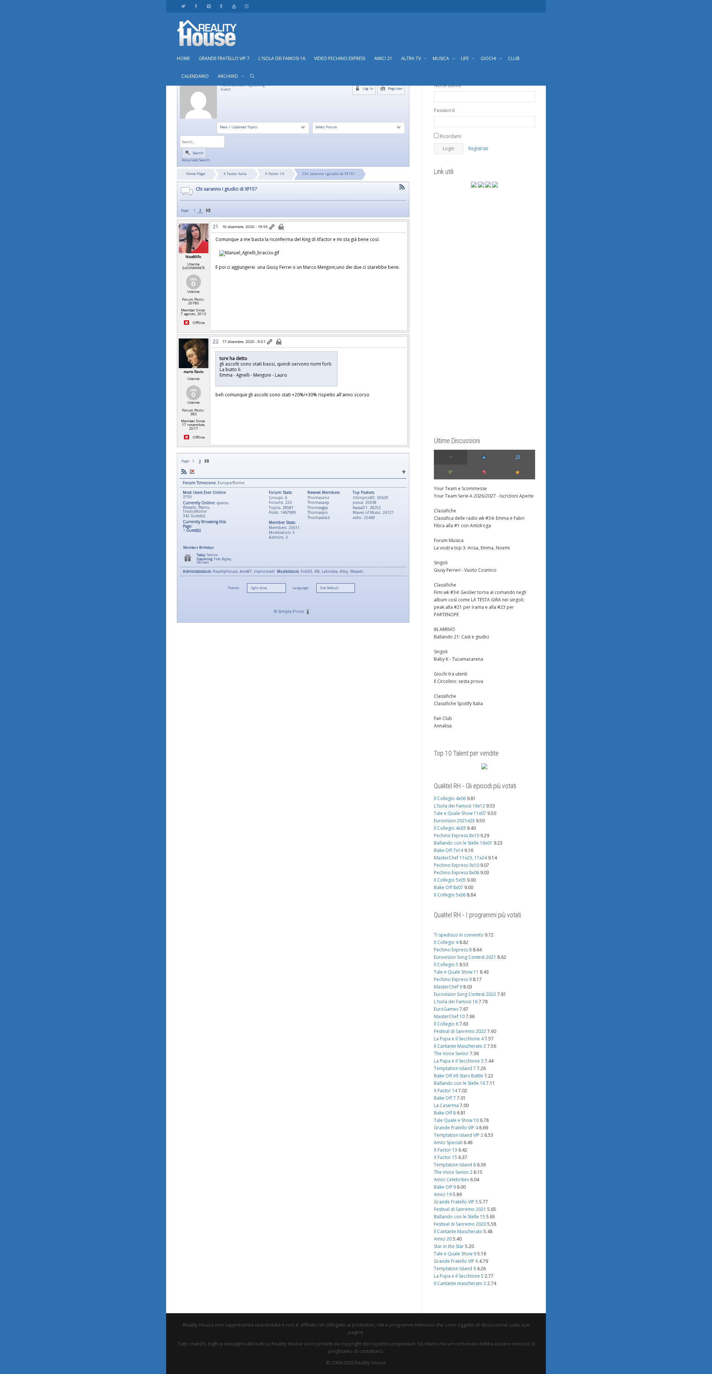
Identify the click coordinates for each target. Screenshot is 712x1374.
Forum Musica (449, 540)
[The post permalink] (272, 227)
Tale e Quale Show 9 (455, 1254)
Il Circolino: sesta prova (458, 681)
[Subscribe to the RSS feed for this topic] (402, 187)
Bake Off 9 (445, 1187)
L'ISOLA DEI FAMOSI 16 (281, 58)
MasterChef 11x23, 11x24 (460, 858)
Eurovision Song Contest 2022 (465, 994)
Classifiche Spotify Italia (458, 703)
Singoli (441, 562)
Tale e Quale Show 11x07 (460, 813)
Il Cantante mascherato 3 (460, 1283)
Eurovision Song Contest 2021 (465, 957)
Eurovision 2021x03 (454, 821)
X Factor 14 (274, 173)
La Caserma (446, 1105)
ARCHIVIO (228, 76)
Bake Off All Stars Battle (458, 1076)
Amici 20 (443, 1239)
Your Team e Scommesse (460, 488)
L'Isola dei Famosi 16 (456, 1001)
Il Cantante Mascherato (458, 1231)
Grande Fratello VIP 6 (456, 1261)
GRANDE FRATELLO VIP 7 (224, 58)
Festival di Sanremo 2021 (460, 1209)
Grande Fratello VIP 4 (456, 1127)
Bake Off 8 (445, 1113)
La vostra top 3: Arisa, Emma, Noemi (472, 548)
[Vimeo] (208, 6)
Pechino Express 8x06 (456, 872)
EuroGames (446, 1009)
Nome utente (447, 85)
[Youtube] (234, 6)
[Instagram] (246, 6)
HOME (183, 58)
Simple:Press (291, 611)
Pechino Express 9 (453, 979)
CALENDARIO (195, 76)
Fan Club (443, 718)
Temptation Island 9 (455, 1268)
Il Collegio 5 (446, 964)
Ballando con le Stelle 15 (459, 1216)
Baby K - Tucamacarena (458, 659)
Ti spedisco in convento (459, 935)
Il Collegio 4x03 (450, 828)
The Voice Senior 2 (453, 1172)
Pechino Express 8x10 (456, 835)
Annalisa (443, 726)
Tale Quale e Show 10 (456, 1120)
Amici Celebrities (451, 1179)
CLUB (514, 58)
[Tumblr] (221, 6)
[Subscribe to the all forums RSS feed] (184, 472)
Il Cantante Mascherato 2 (460, 1046)
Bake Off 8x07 (448, 887)
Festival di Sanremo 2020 (460, 1224)
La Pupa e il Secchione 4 (459, 1039)
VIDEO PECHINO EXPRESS (339, 58)
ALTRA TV (411, 58)
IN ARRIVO (444, 629)
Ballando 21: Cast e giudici (461, 637)
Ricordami (450, 136)
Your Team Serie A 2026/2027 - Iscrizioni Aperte (484, 496)
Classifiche (445, 511)
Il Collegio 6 (446, 1024)
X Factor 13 (445, 1150)
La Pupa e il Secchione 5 (459, 1276)
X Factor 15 (445, 1157)
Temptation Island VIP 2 (458, 1135)
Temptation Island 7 (455, 1068)
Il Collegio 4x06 (450, 798)
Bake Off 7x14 (448, 850)
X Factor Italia (235, 173)
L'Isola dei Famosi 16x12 (459, 806)
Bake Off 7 (445, 1098)
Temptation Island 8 (455, 1165)
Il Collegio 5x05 (450, 880)
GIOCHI (489, 58)
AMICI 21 (383, 58)
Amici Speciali (448, 1142)
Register (394, 88)
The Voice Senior (451, 1053)
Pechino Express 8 (453, 950)
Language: (301, 588)
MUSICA (441, 58)
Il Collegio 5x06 (450, 895)
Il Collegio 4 (446, 942)
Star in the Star (449, 1246)
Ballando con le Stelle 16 (459, 1083)
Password (444, 110)
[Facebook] (196, 6)
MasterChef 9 (448, 987)
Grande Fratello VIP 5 (456, 1202)
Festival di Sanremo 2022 (460, 1031)
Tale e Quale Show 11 (456, 972)
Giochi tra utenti (450, 674)
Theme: (234, 588)
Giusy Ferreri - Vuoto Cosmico (465, 570)
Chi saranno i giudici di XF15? (329, 173)
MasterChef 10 (449, 1016)
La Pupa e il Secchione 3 (459, 1061)
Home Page (195, 173)
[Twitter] (183, 6)
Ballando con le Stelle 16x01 (463, 843)
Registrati (478, 148)
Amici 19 (443, 1194)
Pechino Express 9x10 (456, 865)
